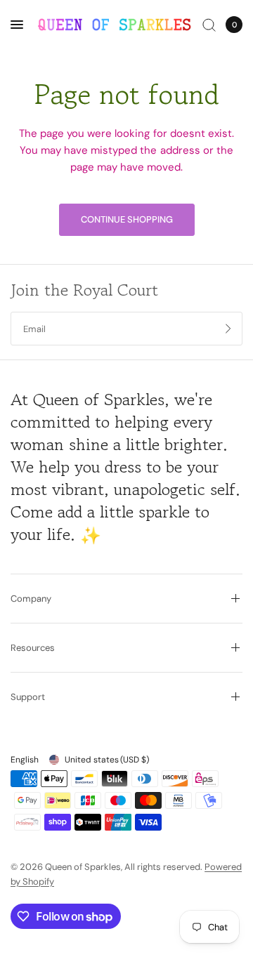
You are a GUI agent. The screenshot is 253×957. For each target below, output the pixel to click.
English (25, 759)
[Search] (209, 24)
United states (107, 759)
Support (28, 697)
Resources (33, 648)
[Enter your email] (228, 328)
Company (31, 599)
